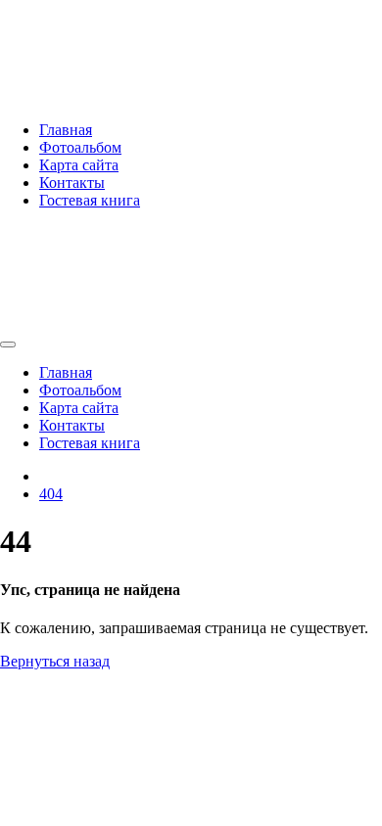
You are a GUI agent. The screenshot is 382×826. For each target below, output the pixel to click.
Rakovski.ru (103, 44)
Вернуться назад (55, 661)
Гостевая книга (89, 200)
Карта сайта (79, 165)
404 (51, 493)
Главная (65, 129)
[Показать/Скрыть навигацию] (8, 344)
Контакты (72, 182)
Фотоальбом (80, 147)
